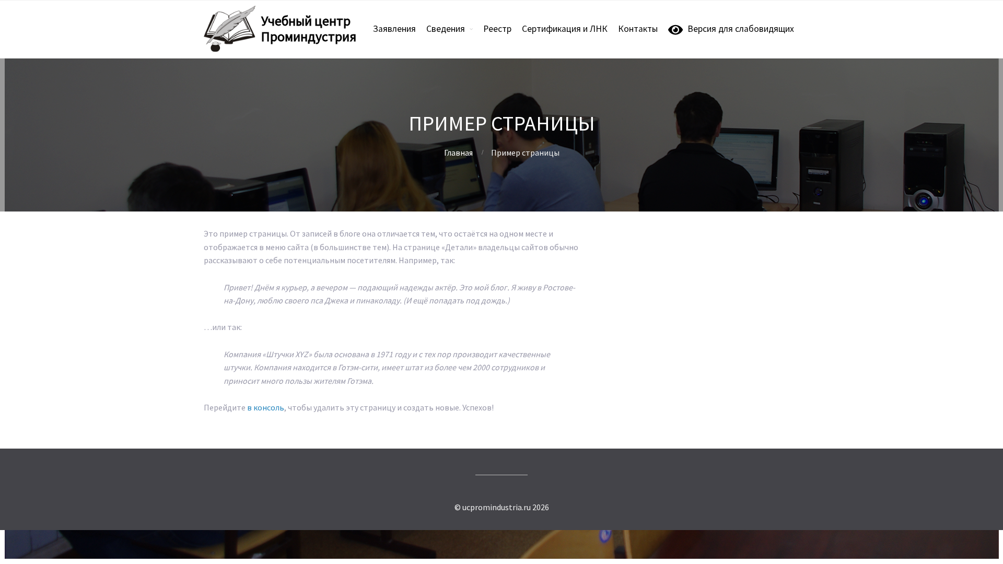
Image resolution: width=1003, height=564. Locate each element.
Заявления (394, 28)
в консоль (265, 407)
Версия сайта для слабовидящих (695, 234)
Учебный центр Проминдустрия (308, 28)
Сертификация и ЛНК (565, 28)
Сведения (445, 28)
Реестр (497, 28)
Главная (458, 152)
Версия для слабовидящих (738, 28)
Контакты (638, 28)
